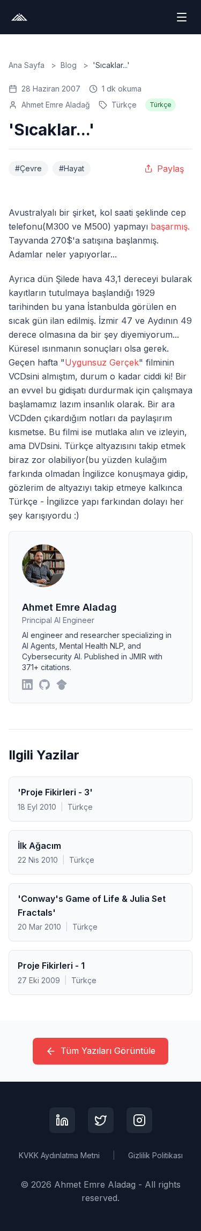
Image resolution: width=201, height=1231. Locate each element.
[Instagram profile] (139, 1120)
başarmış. (170, 226)
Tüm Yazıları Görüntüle (108, 1050)
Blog (69, 65)
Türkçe (124, 104)
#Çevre (28, 168)
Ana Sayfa (26, 65)
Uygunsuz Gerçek (102, 362)
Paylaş (170, 168)
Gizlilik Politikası (155, 1155)
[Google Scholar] (61, 684)
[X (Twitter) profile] (101, 1120)
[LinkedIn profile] (62, 1120)
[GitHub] (44, 684)
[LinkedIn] (27, 684)
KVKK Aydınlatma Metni (59, 1155)
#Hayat (71, 168)
